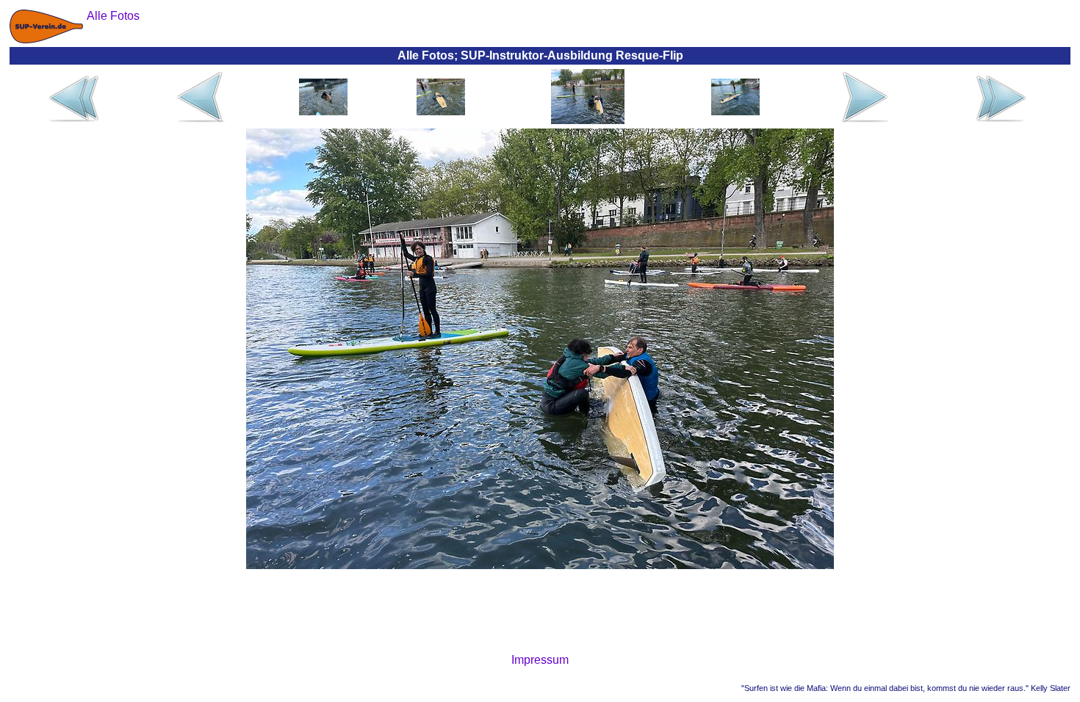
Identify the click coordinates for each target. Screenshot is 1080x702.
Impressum (540, 660)
